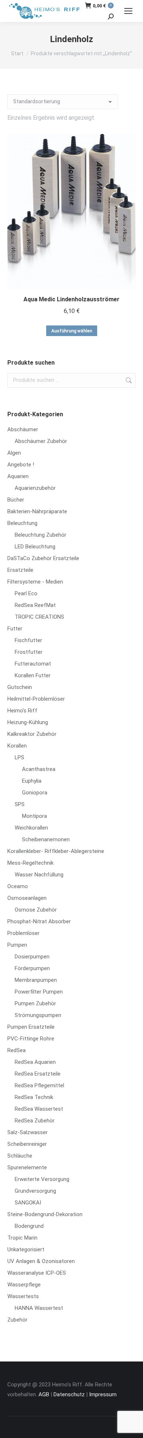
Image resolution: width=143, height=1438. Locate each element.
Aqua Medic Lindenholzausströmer (71, 299)
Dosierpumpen (32, 956)
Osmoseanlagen (27, 898)
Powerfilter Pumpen (39, 991)
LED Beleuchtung (35, 546)
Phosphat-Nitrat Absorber (39, 921)
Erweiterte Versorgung (42, 1179)
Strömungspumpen (38, 1015)
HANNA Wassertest (39, 1308)
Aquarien (18, 476)
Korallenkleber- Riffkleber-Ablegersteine (55, 851)
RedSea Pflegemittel (39, 1085)
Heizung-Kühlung (27, 722)
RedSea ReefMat (35, 605)
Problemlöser (23, 933)
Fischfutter (28, 640)
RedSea (16, 1050)
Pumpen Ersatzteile (31, 1027)
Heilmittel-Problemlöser (36, 699)
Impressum (103, 1394)
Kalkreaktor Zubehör (31, 734)
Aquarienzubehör (35, 488)
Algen (14, 453)
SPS (20, 804)
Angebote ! (20, 464)
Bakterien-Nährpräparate (37, 511)
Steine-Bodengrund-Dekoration (44, 1214)
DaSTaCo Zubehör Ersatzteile (43, 558)
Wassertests (23, 1296)
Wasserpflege (24, 1284)
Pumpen (17, 945)
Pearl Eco (26, 593)
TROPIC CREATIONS (39, 617)
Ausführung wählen (71, 331)
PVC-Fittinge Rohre (30, 1038)
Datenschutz (69, 1394)
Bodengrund (29, 1226)
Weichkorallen (31, 827)
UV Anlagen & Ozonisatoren (41, 1261)
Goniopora (34, 792)
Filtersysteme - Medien (35, 581)
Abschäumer (22, 429)
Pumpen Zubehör (35, 1003)
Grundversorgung (35, 1191)
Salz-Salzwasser (27, 1132)
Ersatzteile (20, 570)
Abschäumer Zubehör (41, 441)
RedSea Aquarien (35, 1062)
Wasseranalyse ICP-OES (36, 1273)
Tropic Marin (22, 1237)
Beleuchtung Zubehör (40, 535)
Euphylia (31, 781)
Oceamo (17, 886)
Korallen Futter (33, 675)
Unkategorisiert (25, 1249)
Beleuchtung (22, 523)
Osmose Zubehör (36, 909)
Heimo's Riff (22, 710)
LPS (19, 757)
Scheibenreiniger (27, 1144)
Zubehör (17, 1319)
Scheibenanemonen (46, 839)
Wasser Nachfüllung (39, 874)
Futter (14, 628)
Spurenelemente (27, 1167)
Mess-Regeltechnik (30, 863)
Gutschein (19, 687)
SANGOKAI (28, 1202)
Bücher (15, 499)
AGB (43, 1394)
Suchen (128, 380)
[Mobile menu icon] (128, 11)
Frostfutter (29, 652)
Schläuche (19, 1155)
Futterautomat (33, 663)
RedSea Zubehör (35, 1120)
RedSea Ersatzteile (37, 1073)
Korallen (17, 745)
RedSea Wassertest (39, 1109)
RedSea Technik (34, 1097)
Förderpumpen (32, 968)
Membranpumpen (36, 980)
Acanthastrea (38, 769)
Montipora (34, 816)
